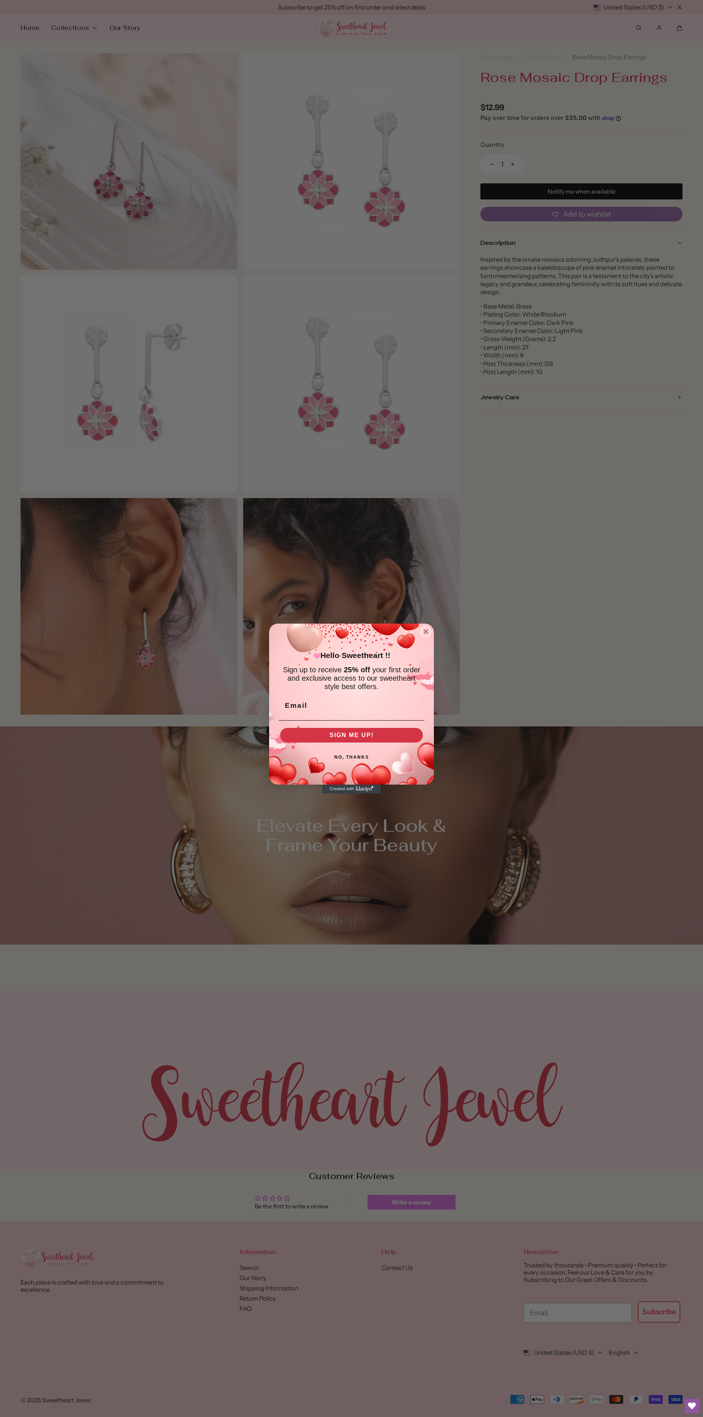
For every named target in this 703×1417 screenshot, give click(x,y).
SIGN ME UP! (352, 735)
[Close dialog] (425, 631)
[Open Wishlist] (692, 1406)
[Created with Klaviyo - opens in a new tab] (351, 789)
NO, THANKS (351, 757)
